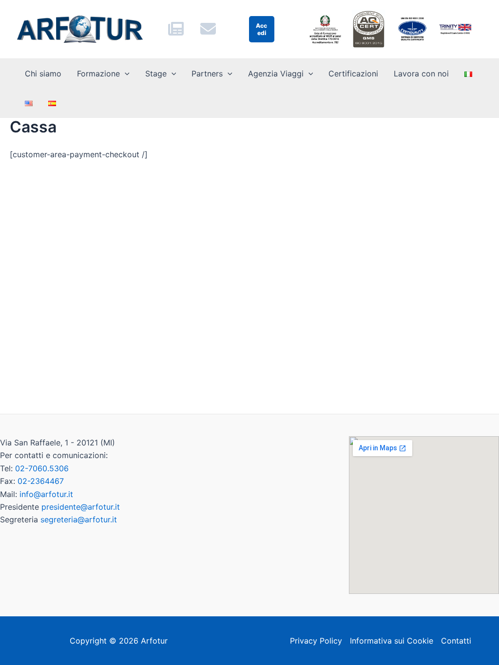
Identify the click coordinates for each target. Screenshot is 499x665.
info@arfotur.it (46, 494)
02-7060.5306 (42, 468)
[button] (125, 73)
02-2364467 (41, 481)
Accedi (261, 29)
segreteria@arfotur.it (78, 519)
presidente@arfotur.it (80, 507)
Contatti (456, 641)
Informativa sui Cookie (391, 641)
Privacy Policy (316, 641)
